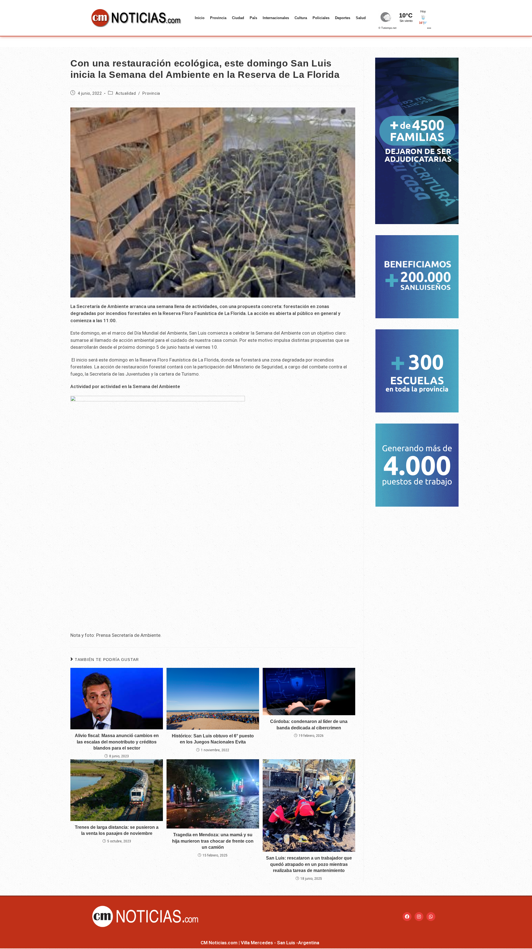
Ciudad (238, 18)
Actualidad (126, 93)
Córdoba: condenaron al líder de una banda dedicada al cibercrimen (308, 724)
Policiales (321, 18)
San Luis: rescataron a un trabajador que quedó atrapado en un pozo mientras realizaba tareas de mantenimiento (309, 864)
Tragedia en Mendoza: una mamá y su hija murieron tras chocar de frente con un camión (213, 841)
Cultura (301, 18)
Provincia (218, 18)
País (253, 18)
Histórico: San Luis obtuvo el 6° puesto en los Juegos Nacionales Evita (213, 738)
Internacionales (276, 18)
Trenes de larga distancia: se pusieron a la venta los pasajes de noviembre (116, 830)
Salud (361, 18)
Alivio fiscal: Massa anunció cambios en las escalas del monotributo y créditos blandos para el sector (117, 741)
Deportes (342, 18)
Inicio (199, 18)
